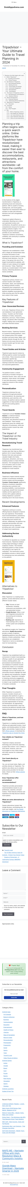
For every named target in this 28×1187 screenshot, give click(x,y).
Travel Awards (12, 91)
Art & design (7, 1014)
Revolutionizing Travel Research (16, 94)
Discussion (11, 104)
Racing (6, 1076)
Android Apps (6, 1012)
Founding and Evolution (14, 78)
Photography (7, 1042)
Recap (10, 107)
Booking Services (13, 85)
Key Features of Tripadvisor (13, 81)
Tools (5, 1053)
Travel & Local (8, 850)
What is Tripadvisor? (11, 77)
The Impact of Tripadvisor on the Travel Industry (16, 92)
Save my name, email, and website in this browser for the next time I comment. (14, 907)
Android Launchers (8, 1089)
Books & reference (9, 1017)
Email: (4, 832)
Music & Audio (8, 1037)
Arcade (6, 1065)
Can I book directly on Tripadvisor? (17, 115)
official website (9, 731)
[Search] (24, 1141)
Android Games (7, 1060)
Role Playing (7, 1078)
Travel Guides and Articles (15, 86)
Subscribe (7, 845)
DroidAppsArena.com (14, 7)
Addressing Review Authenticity (16, 100)
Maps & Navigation (9, 1035)
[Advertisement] (14, 27)
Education (6, 1024)
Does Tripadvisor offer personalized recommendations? (17, 116)
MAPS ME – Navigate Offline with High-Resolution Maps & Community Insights (13, 1154)
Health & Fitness (8, 1030)
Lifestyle (6, 1032)
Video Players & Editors (11, 1058)
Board (5, 1068)
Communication (8, 1022)
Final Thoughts (12, 108)
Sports (5, 1050)
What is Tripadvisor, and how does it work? (17, 111)
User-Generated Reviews (15, 83)
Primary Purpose (13, 80)
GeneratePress (14, 1184)
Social (5, 1048)
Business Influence (13, 96)
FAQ (8, 110)
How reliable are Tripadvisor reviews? (17, 113)
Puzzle (5, 1073)
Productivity (7, 1045)
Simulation (7, 1081)
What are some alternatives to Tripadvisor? (17, 118)
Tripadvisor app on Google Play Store (13, 733)
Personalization (12, 89)
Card (5, 1071)
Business (6, 1019)
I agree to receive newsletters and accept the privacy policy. (12, 841)
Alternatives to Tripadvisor (13, 102)
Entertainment (8, 1027)
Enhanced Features (13, 99)
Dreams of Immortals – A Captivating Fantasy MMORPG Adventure (11, 859)
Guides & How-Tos (8, 1091)
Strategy (6, 1086)
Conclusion (9, 105)
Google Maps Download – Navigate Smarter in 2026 (13, 1168)
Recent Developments (12, 97)
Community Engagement (15, 88)
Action (5, 1063)
